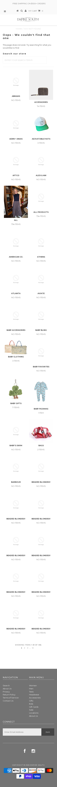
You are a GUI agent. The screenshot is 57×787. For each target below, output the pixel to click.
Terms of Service (11, 697)
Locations (33, 713)
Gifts (31, 701)
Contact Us (8, 701)
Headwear (34, 694)
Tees (31, 691)
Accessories (34, 697)
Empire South (37, 765)
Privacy (6, 691)
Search (6, 685)
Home (19, 29)
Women (33, 685)
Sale (31, 710)
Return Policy (9, 694)
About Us (7, 688)
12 (33, 648)
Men (31, 688)
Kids (31, 704)
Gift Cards (33, 707)
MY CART (35, 11)
